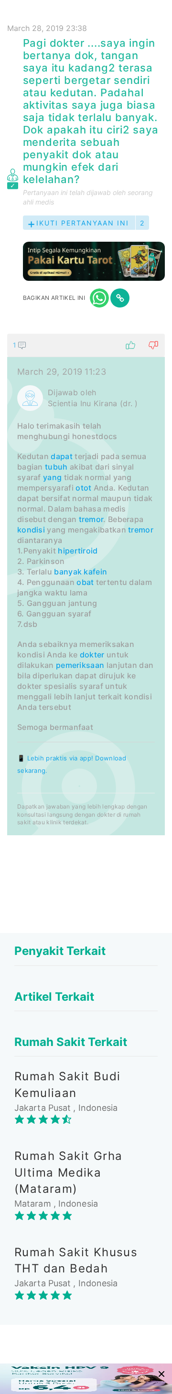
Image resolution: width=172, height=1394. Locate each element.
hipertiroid (77, 550)
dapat (62, 456)
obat (85, 582)
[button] (86, 345)
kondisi (31, 529)
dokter (92, 654)
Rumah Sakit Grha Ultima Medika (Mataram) (68, 1172)
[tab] (86, 584)
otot (83, 487)
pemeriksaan (80, 665)
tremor (91, 519)
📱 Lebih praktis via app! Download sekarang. (71, 764)
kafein (95, 571)
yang (52, 477)
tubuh (56, 467)
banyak (68, 571)
